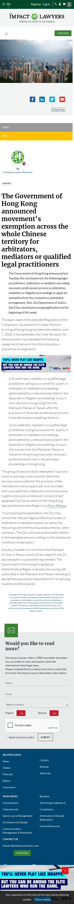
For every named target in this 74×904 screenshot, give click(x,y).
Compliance (46, 809)
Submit (45, 737)
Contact (44, 760)
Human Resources (50, 826)
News (6, 761)
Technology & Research (53, 802)
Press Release (56, 506)
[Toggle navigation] (6, 33)
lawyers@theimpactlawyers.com (21, 845)
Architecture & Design (15, 822)
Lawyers (7, 183)
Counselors (9, 787)
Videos (6, 767)
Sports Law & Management (17, 815)
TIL (18, 170)
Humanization (10, 802)
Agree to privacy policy (21, 737)
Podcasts (8, 774)
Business (44, 796)
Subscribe (63, 33)
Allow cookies (42, 899)
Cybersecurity (10, 809)
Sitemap (44, 766)
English (9, 712)
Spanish (42, 712)
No (21, 713)
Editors (7, 780)
